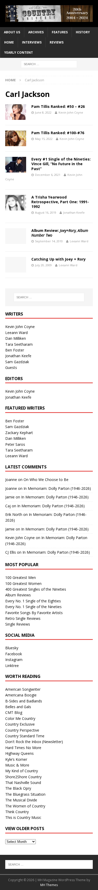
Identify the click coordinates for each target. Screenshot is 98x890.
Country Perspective (22, 730)
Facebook (13, 653)
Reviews (57, 42)
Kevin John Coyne (71, 112)
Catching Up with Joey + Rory (58, 259)
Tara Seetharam (19, 344)
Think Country (17, 811)
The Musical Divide (21, 800)
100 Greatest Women (23, 583)
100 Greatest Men (20, 577)
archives (36, 32)
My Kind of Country (21, 770)
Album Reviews (18, 594)
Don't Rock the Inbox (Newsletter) (34, 741)
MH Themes (49, 885)
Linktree (12, 665)
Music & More (17, 765)
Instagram (13, 659)
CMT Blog (13, 712)
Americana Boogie (21, 695)
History (83, 32)
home (9, 42)
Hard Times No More (23, 747)
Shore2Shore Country (23, 776)
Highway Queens (19, 753)
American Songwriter (23, 689)
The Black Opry (18, 788)
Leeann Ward (79, 241)
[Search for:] (49, 63)
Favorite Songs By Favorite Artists (34, 612)
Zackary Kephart (19, 432)
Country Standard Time (24, 735)
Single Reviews (17, 624)
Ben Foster (14, 350)
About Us (12, 32)
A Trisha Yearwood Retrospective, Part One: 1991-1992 (60, 202)
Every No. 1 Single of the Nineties (33, 606)
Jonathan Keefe (74, 212)
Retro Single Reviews (23, 618)
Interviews (32, 42)
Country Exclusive (20, 724)
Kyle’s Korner (16, 759)
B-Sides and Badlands (23, 701)
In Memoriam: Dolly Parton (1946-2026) (57, 488)
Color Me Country (20, 718)
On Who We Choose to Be (46, 479)
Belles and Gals (18, 706)
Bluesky (11, 647)
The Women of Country (25, 806)
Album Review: (59, 233)
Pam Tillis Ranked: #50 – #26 (58, 106)
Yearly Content (18, 52)
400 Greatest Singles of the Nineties (35, 589)
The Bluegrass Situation (25, 794)
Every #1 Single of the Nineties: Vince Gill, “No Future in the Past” (61, 164)
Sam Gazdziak (17, 361)
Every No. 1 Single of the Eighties (33, 600)
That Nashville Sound (23, 782)
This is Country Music (23, 817)
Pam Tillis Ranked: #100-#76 (57, 132)
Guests (11, 367)
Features (60, 32)
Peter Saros (15, 444)
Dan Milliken (15, 338)
